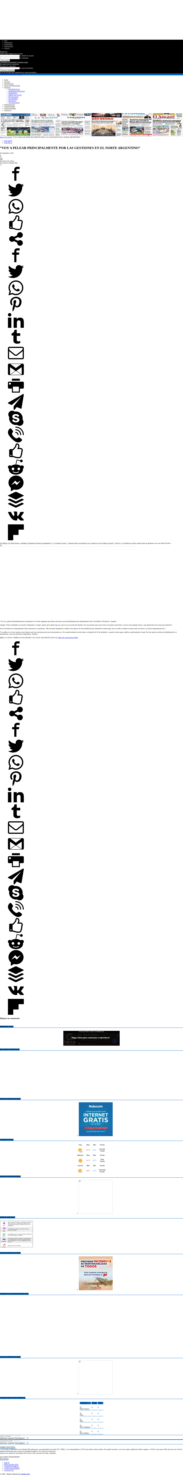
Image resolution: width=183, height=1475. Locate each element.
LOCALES (7, 82)
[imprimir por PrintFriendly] (16, 393)
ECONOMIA (13, 99)
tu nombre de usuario (27, 56)
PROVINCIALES (9, 84)
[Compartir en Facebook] (16, 181)
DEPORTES (12, 93)
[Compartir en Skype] (16, 425)
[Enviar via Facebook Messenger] (16, 491)
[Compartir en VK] (16, 523)
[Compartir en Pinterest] (16, 311)
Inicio (2, 137)
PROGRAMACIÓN (8, 42)
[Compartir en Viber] (16, 442)
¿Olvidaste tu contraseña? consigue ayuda (14, 62)
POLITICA (12, 101)
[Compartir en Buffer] (16, 507)
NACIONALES (14, 89)
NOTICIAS (7, 87)
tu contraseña (24, 58)
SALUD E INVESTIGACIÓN (12, 85)
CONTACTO (7, 48)
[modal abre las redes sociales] (16, 246)
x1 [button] (1, 165)
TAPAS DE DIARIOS (8, 46)
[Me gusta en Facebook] (16, 230)
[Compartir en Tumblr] (16, 344)
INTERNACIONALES (16, 91)
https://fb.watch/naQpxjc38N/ (68, 638)
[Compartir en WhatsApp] (16, 214)
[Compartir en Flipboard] (16, 540)
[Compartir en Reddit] (16, 474)
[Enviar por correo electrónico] (16, 360)
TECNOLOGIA (14, 103)
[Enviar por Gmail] (16, 377)
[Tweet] (16, 197)
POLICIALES (13, 97)
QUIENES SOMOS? (8, 44)
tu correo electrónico (26, 68)
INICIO (5, 40)
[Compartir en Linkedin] (16, 328)
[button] (180, 124)
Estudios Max (25, 1474)
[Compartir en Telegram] (16, 409)
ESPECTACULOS (15, 95)
